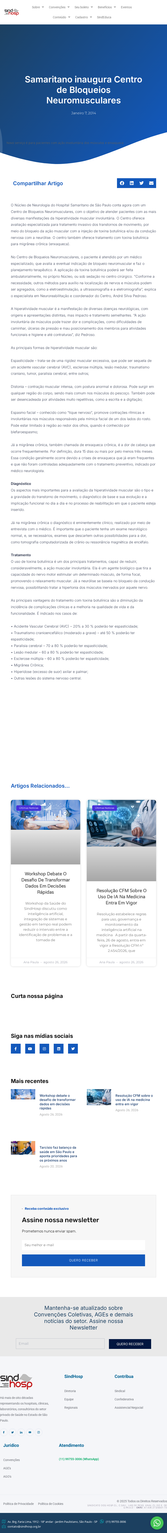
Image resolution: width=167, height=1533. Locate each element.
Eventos (126, 7)
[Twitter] (12, 1362)
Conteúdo (59, 17)
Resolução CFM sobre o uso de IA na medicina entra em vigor (122, 850)
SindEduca (104, 17)
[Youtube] (30, 1362)
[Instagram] (38, 1362)
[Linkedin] (21, 1362)
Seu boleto (82, 7)
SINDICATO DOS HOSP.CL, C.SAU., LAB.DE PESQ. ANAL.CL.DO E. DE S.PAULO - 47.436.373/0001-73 (127, 1436)
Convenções (57, 7)
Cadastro (81, 17)
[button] (157, 1523)
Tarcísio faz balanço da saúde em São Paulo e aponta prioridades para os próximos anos (58, 1097)
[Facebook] (4, 1362)
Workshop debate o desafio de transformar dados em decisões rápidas (58, 1061)
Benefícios (105, 7)
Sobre (36, 7)
